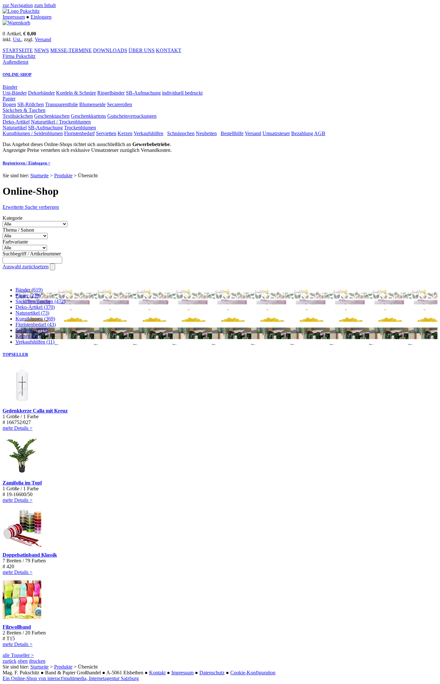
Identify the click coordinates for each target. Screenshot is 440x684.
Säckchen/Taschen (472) (40, 301)
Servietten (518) (31, 330)
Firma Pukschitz (19, 56)
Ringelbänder (111, 93)
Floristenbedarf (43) (35, 324)
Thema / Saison (18, 230)
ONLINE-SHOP (17, 74)
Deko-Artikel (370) (35, 307)
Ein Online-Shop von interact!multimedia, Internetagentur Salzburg (71, 678)
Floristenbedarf (79, 133)
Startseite (39, 175)
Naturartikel (15, 127)
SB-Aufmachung (143, 93)
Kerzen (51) (27, 336)
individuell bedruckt (182, 93)
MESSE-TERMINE (71, 50)
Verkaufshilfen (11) (34, 342)
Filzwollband (17, 627)
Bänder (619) (29, 289)
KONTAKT (168, 50)
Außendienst (15, 62)
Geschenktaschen (52, 116)
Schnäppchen (181, 133)
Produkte (63, 175)
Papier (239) (28, 295)
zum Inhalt (45, 5)
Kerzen (125, 133)
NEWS (41, 50)
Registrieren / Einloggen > (26, 163)
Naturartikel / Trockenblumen (61, 122)
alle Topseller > (18, 655)
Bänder (10, 87)
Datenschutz (212, 672)
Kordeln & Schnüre (76, 93)
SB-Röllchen (30, 104)
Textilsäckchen (18, 116)
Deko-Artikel (16, 122)
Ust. (17, 39)
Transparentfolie (61, 104)
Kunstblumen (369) (35, 318)
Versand (43, 39)
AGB (319, 133)
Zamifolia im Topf (22, 482)
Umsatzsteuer (276, 133)
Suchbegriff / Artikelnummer (32, 253)
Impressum (14, 17)
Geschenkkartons (88, 116)
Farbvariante (15, 242)
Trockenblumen (80, 127)
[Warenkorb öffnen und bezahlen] (16, 22)
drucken (37, 661)
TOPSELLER (15, 354)
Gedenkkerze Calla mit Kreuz (35, 410)
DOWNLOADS (110, 50)
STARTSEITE (18, 50)
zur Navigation (18, 5)
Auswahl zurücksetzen (26, 266)
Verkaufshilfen (148, 133)
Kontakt (157, 672)
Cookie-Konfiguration (252, 672)
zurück (9, 661)
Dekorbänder (41, 93)
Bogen (9, 104)
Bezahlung (302, 133)
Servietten (106, 133)
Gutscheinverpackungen (132, 116)
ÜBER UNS (142, 50)
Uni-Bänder (15, 93)
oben (23, 661)
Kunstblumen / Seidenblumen (33, 133)
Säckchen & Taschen (24, 110)
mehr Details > (18, 428)
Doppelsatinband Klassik (30, 555)
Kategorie (13, 218)
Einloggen (41, 17)
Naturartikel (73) (32, 313)
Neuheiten (206, 133)
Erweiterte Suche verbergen (31, 207)
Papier (9, 98)
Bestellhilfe (232, 133)
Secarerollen (119, 104)
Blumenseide (92, 104)
